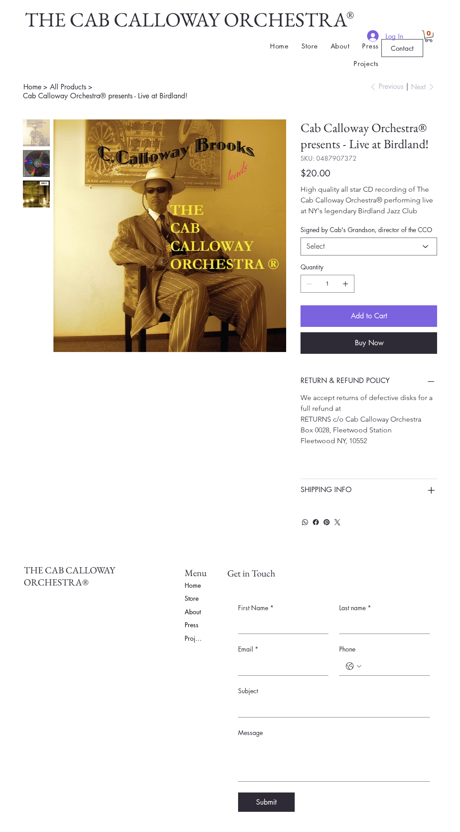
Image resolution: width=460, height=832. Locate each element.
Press (192, 625)
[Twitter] (337, 522)
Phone (347, 649)
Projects (194, 638)
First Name (256, 607)
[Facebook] (315, 522)
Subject (248, 691)
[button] (429, 36)
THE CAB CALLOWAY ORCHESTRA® (69, 576)
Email (248, 649)
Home (193, 585)
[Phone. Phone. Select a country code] (354, 666)
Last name (355, 607)
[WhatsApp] (305, 522)
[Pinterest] (326, 522)
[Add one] (345, 284)
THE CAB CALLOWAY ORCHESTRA (186, 19)
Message (250, 732)
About (193, 611)
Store (192, 598)
